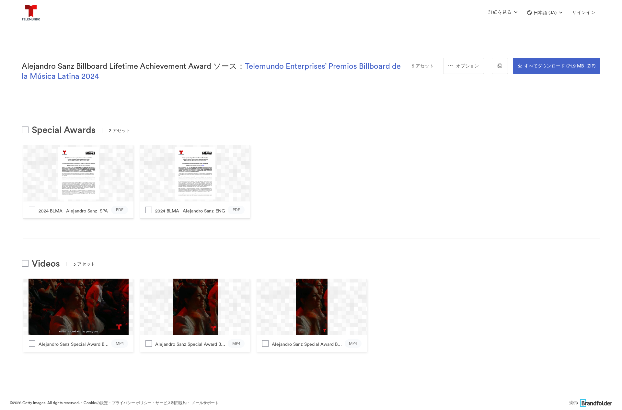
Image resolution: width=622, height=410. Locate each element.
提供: (573, 402)
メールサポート (204, 402)
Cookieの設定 (96, 402)
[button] (544, 12)
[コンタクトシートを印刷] (500, 66)
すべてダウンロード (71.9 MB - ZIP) (559, 66)
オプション (467, 66)
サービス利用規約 (171, 402)
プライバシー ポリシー (132, 402)
